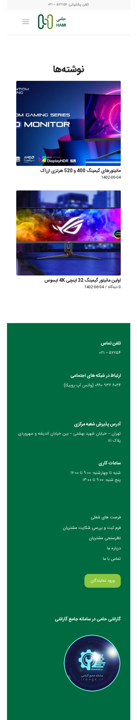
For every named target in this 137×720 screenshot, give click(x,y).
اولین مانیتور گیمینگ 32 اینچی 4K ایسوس (82, 280)
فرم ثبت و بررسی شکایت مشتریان (92, 527)
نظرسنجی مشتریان (105, 538)
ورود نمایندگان (102, 580)
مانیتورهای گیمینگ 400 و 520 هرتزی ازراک (80, 171)
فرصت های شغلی (106, 517)
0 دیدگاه (114, 287)
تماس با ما (112, 558)
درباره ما (114, 548)
